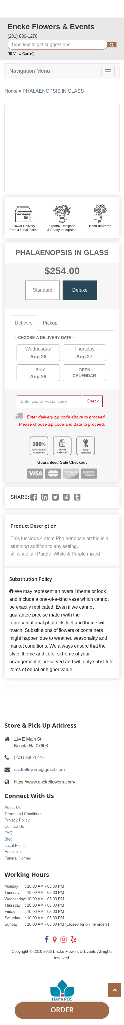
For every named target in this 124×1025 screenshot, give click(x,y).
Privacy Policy (17, 820)
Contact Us (14, 826)
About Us (13, 807)
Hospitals (13, 852)
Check (93, 401)
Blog (8, 839)
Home (11, 91)
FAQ (8, 833)
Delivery (24, 322)
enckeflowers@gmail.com (39, 769)
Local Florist (15, 845)
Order (62, 1010)
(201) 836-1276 (22, 36)
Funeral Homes (18, 858)
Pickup (50, 322)
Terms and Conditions (23, 814)
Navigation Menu (29, 71)
